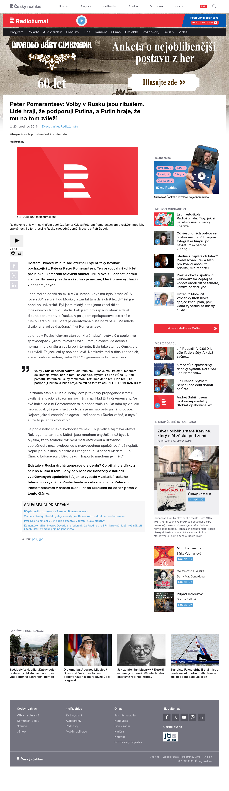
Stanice (133, 6)
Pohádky (162, 174)
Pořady (33, 32)
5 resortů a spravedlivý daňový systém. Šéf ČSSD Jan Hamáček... (197, 369)
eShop (21, 731)
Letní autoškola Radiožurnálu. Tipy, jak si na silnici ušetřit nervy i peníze (196, 220)
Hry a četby (163, 168)
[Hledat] (214, 6)
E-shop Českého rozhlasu (175, 421)
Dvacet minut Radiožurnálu (60, 126)
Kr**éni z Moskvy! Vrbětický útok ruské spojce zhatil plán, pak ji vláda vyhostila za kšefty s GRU (196, 302)
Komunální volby (28, 721)
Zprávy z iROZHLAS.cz (27, 631)
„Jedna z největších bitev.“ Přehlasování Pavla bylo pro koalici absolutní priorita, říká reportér (197, 262)
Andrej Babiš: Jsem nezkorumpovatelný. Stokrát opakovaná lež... (196, 401)
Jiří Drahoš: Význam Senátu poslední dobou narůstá (195, 385)
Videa (183, 32)
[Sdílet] (19, 253)
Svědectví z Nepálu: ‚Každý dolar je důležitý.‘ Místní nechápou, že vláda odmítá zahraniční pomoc (33, 673)
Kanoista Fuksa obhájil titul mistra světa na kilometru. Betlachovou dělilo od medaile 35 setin (195, 673)
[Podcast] (13, 253)
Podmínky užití (191, 756)
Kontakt (119, 737)
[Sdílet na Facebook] (14, 266)
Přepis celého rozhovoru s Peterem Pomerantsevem (56, 511)
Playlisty (72, 32)
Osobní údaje (171, 756)
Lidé (87, 32)
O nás (116, 32)
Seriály (169, 32)
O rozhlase (156, 6)
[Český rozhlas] (25, 6)
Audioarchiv (52, 32)
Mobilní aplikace (76, 731)
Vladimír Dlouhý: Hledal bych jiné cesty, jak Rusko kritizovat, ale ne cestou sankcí (74, 516)
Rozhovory (150, 32)
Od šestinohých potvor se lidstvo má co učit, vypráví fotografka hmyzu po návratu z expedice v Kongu (197, 241)
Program (86, 6)
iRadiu (76, 488)
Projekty (131, 32)
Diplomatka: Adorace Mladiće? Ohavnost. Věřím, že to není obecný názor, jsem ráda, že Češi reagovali (87, 675)
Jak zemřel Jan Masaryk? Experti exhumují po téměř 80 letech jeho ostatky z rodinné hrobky (140, 673)
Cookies (154, 756)
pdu (34, 539)
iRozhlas (64, 6)
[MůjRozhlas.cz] (17, 142)
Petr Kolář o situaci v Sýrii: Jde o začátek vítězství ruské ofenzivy (64, 521)
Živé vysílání (164, 181)
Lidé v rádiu (122, 726)
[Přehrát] (16, 241)
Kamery (101, 32)
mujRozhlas (110, 6)
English (207, 756)
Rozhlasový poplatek (128, 742)
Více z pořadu (166, 343)
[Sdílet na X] (14, 275)
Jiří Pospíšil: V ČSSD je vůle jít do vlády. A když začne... (195, 352)
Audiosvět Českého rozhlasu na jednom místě (181, 197)
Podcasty (72, 726)
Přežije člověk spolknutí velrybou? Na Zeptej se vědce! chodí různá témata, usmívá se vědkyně (198, 281)
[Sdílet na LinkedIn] (14, 285)
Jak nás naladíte (125, 715)
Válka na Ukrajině (28, 715)
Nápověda (121, 721)
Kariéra (119, 731)
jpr (41, 539)
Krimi (179, 168)
